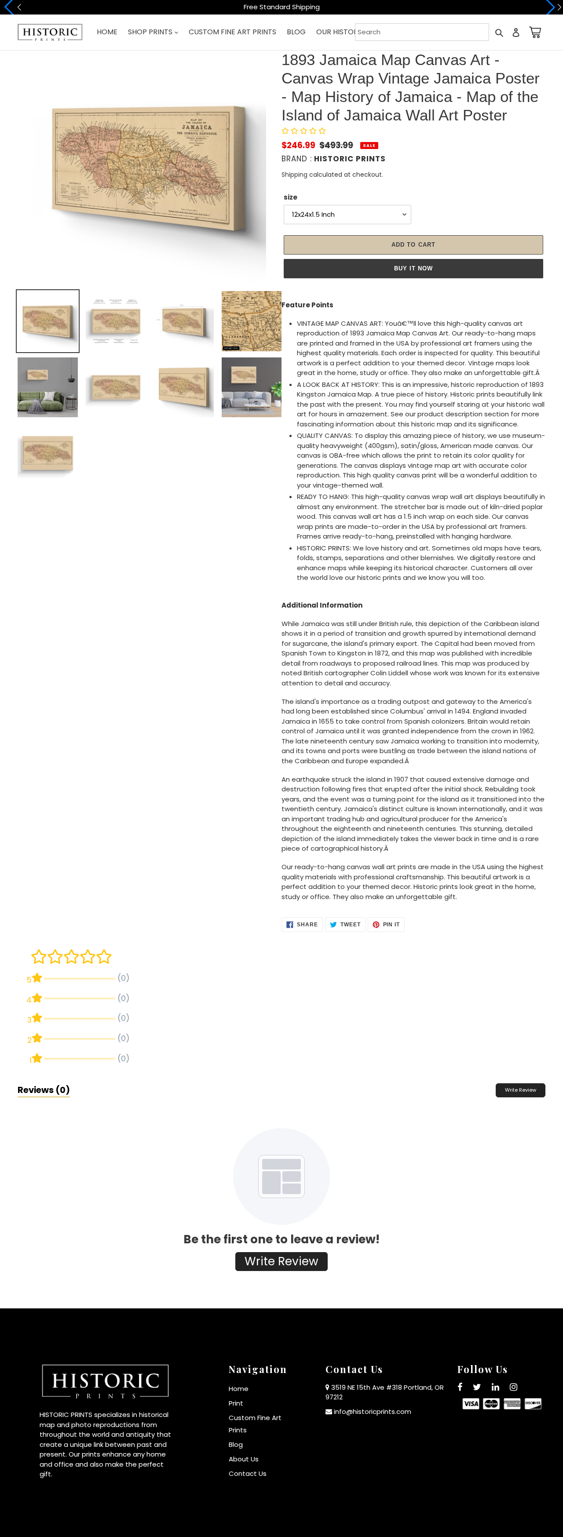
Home (239, 1388)
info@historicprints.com (372, 1411)
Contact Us (248, 1473)
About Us (244, 1459)
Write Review (520, 1089)
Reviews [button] (44, 1090)
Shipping (294, 174)
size (290, 197)
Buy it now (413, 268)
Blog (236, 1444)
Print (236, 1403)
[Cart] (533, 32)
